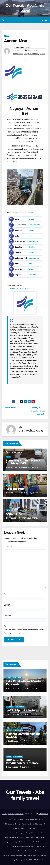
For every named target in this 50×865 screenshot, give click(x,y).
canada (9, 730)
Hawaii (43, 833)
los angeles (20, 707)
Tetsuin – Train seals (40, 855)
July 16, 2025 (13, 688)
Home (9, 819)
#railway (35, 54)
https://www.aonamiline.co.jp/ (19, 288)
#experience (18, 54)
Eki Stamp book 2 (25, 824)
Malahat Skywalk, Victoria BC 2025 (23, 735)
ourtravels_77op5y (22, 47)
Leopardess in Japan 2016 (14, 842)
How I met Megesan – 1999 (14, 837)
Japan (27, 837)
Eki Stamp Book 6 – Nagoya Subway (17, 833)
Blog (21, 819)
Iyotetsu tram (15, 488)
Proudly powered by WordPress (12, 814)
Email (7, 605)
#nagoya (27, 54)
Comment (8, 547)
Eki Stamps (35, 833)
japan (7, 35)
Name (7, 594)
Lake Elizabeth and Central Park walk (24, 683)
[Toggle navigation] (46, 20)
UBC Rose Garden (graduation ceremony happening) (21, 763)
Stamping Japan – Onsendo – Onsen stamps (38, 411)
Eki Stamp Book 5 (32, 828)
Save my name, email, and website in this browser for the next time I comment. (24, 631)
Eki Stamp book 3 (39, 824)
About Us (16, 819)
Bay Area (9, 677)
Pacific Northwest (39, 842)
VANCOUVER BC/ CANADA (34, 860)
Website (7, 616)
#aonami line (33, 50)
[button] (42, 20)
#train (42, 54)
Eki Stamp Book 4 (18, 828)
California (18, 677)
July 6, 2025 (13, 741)
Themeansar (43, 814)
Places (8, 846)
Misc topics (28, 842)
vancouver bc (18, 730)
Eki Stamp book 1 (11, 824)
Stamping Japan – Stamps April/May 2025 (23, 462)
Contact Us (39, 819)
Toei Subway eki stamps (14, 860)
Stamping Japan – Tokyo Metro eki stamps (17, 855)
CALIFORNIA (29, 819)
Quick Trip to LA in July (21, 710)
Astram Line (12, 408)
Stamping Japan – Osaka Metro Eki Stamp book (28, 846)
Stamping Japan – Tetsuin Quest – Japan (25, 851)
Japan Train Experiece (37, 837)
